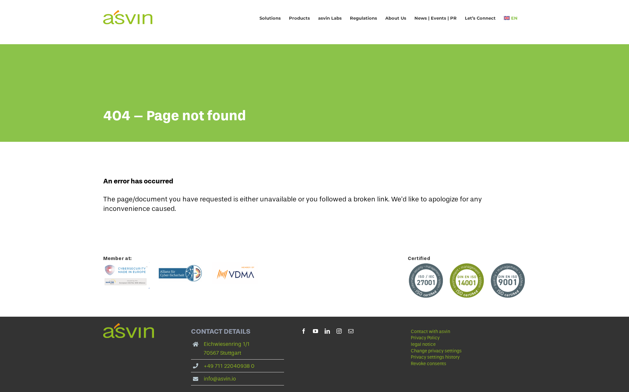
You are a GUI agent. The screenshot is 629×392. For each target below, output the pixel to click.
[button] (457, 351)
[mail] (350, 331)
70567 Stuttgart (222, 353)
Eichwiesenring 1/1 (227, 344)
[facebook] (303, 331)
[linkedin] (327, 331)
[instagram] (339, 331)
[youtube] (315, 331)
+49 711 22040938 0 (229, 366)
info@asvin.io (220, 379)
